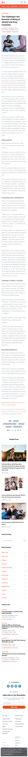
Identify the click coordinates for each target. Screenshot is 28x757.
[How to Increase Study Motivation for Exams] (14, 511)
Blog (8, 6)
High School (5, 579)
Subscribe (14, 707)
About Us (17, 740)
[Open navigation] (24, 2)
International (5, 582)
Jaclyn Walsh (7, 634)
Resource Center (19, 726)
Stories (3, 594)
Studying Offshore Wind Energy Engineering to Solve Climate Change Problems (13, 626)
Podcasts (4, 590)
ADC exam (16, 421)
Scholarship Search (19, 724)
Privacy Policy (5, 745)
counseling (8, 426)
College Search (18, 718)
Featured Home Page (7, 567)
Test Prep (4, 598)
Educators (4, 564)
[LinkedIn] (18, 430)
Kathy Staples (7, 31)
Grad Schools (5, 575)
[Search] (21, 2)
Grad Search (18, 721)
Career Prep (14, 6)
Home (3, 6)
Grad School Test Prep (7, 721)
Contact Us (17, 742)
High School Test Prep (7, 729)
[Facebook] (12, 430)
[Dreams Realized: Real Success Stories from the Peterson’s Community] (14, 484)
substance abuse (18, 426)
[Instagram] (19, 686)
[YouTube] (16, 686)
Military (4, 726)
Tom (4, 619)
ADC (10, 421)
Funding (4, 571)
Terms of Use (5, 747)
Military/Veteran (6, 586)
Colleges (4, 560)
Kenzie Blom (6, 661)
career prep (21, 423)
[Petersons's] (3, 2)
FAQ (16, 745)
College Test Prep (6, 718)
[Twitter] (15, 430)
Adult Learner (5, 552)
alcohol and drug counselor (9, 423)
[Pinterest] (20, 430)
